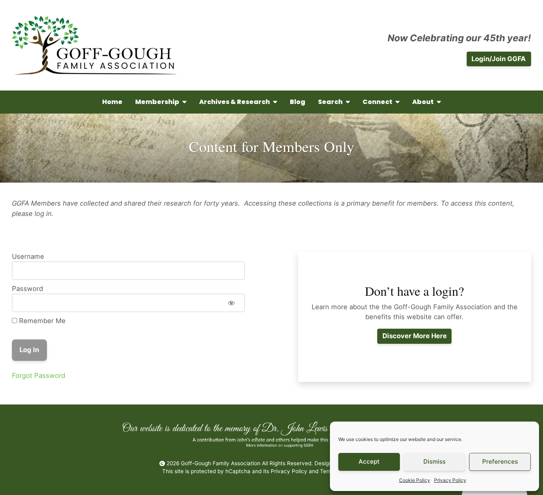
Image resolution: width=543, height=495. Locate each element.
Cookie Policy (414, 480)
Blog (297, 101)
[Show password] (231, 303)
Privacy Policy (450, 480)
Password (27, 289)
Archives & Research (234, 101)
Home (112, 101)
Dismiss (434, 461)
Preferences (500, 461)
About (423, 101)
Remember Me (41, 321)
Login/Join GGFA (498, 59)
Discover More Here (414, 336)
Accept (369, 461)
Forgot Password (38, 375)
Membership (157, 101)
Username (28, 256)
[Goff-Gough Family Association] (94, 45)
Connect (377, 101)
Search (330, 101)
